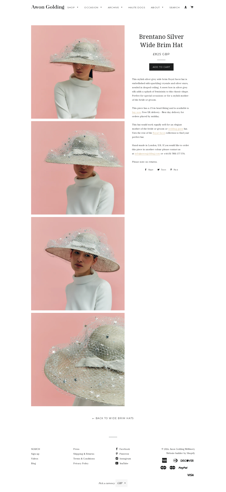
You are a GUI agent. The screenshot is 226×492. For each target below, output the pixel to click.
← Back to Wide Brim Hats (113, 418)
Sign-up (35, 453)
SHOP (71, 7)
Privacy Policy (81, 463)
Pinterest (124, 453)
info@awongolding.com (147, 153)
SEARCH (174, 7)
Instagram (125, 458)
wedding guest (175, 128)
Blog (33, 463)
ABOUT (156, 7)
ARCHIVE (114, 7)
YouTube (123, 463)
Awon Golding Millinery (182, 449)
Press (76, 449)
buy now (136, 112)
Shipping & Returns (83, 453)
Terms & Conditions (84, 458)
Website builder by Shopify (180, 453)
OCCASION (91, 7)
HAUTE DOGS (136, 7)
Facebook (124, 449)
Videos (34, 458)
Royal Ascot (159, 132)
